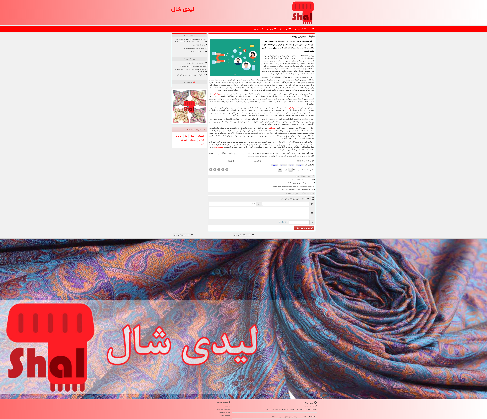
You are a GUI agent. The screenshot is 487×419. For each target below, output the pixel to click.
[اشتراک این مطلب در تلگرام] (227, 169)
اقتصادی (200, 136)
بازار (291, 165)
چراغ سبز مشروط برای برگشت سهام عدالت (195, 48)
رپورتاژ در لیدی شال (224, 412)
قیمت (201, 144)
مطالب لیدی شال (225, 415)
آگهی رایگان (218, 94)
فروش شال (270, 28)
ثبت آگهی (271, 128)
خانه (311, 28)
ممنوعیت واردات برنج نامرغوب (198, 51)
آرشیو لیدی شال (299, 28)
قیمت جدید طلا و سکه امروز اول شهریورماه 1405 (301, 183)
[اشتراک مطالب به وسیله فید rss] (210, 169)
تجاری (275, 165)
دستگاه (193, 140)
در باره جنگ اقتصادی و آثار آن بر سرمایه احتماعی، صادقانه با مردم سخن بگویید (293, 186)
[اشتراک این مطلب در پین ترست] (214, 169)
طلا (186, 136)
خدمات (179, 136)
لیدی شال (182, 8)
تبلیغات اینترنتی (294, 108)
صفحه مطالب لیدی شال (243, 235)
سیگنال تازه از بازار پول (199, 45)
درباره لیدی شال (284, 28)
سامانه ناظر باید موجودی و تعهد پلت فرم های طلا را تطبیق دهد (298, 189)
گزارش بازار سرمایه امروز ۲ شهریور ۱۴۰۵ (302, 179)
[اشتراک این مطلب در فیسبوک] (223, 169)
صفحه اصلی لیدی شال (182, 235)
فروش (184, 140)
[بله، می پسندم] (291, 170)
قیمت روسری (258, 28)
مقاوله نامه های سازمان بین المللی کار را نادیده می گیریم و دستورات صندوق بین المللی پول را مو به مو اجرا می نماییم (190, 40)
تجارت (283, 165)
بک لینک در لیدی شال (223, 409)
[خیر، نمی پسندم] (280, 170)
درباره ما (227, 406)
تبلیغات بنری (218, 147)
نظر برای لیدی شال (303, 228)
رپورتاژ (299, 165)
